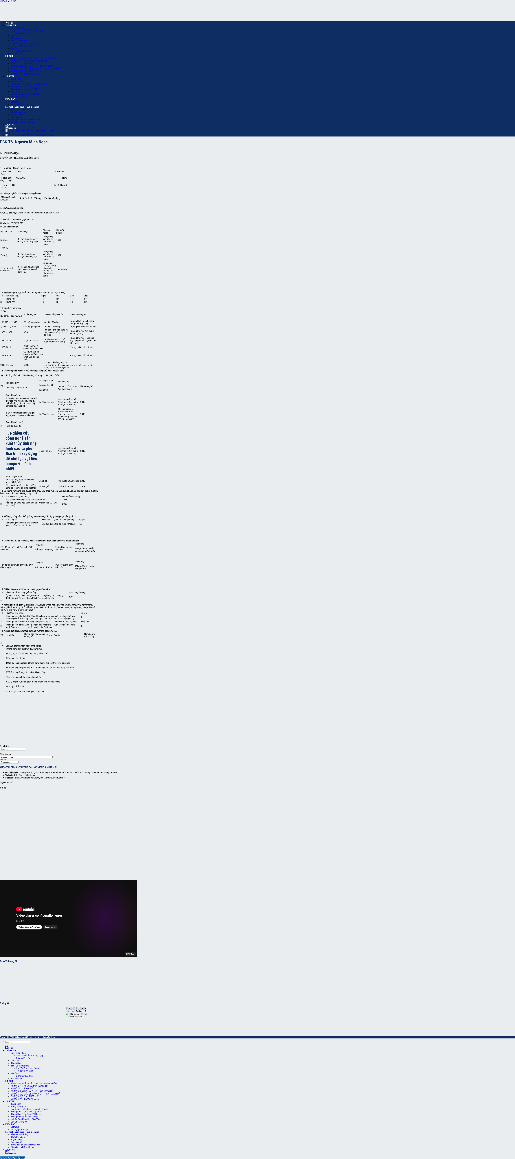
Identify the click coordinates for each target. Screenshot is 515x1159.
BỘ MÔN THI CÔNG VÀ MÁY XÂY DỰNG (29, 61)
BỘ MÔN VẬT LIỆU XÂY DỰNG (25, 74)
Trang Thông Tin (18, 81)
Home (10, 23)
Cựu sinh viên (17, 117)
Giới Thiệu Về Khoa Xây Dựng (29, 30)
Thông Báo (16, 38)
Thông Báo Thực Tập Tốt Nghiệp (26, 89)
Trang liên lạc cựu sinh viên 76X (25, 119)
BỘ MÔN (9, 56)
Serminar (15, 102)
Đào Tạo (15, 35)
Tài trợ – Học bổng (19, 109)
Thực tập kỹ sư (18, 112)
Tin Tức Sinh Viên (24, 46)
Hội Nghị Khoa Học (19, 104)
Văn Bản (15, 48)
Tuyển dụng (16, 114)
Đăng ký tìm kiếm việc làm (23, 122)
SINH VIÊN (9, 76)
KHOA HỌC (10, 99)
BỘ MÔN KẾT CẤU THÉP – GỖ (25, 71)
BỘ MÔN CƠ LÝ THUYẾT (22, 63)
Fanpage (12, 128)
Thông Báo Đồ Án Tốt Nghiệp (24, 91)
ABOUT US (10, 124)
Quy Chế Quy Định (24, 51)
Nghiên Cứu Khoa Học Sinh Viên (26, 94)
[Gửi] (1, 752)
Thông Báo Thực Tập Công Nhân (26, 86)
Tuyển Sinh (16, 79)
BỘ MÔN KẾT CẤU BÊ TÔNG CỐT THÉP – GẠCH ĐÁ (35, 68)
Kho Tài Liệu (16, 53)
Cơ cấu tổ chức (23, 33)
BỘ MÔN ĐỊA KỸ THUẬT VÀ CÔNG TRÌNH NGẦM (34, 58)
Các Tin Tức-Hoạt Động (27, 43)
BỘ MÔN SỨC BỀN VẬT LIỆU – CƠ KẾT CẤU (32, 66)
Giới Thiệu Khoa (18, 28)
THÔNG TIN (10, 25)
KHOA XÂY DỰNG (8, 1)
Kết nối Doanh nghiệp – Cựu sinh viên (22, 107)
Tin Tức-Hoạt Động (20, 40)
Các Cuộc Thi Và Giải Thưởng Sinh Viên (29, 84)
